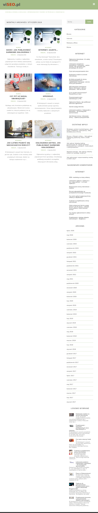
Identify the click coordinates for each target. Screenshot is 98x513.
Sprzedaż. (48, 96)
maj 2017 (70, 384)
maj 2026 (70, 235)
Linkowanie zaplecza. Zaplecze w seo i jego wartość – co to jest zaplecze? (79, 182)
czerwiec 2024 (72, 244)
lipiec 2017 (70, 375)
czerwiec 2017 (72, 380)
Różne (69, 47)
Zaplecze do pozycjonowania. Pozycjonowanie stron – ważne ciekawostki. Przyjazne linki (79, 486)
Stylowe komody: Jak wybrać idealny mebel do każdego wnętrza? (79, 152)
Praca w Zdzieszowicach (83, 473)
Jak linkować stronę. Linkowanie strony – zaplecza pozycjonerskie (79, 116)
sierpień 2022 (71, 252)
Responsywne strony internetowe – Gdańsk (79, 187)
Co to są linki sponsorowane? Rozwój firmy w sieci (78, 93)
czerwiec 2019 (72, 309)
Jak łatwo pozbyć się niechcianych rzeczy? (18, 144)
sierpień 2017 (71, 371)
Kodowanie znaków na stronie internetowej (78, 75)
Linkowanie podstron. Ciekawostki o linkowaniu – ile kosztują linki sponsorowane (80, 111)
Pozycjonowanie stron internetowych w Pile (75, 98)
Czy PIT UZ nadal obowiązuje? (18, 97)
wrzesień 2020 (72, 287)
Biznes (18, 47)
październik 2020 (73, 283)
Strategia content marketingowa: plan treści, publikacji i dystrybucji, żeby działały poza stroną (80, 130)
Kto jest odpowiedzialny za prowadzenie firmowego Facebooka (80, 192)
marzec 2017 (71, 393)
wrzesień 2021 (72, 270)
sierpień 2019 (71, 305)
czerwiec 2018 (72, 327)
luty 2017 (70, 397)
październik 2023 (73, 248)
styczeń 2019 (71, 323)
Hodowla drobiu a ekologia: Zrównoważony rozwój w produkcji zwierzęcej (32, 12)
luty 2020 (70, 301)
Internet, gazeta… (48, 50)
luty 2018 (70, 345)
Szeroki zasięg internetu (76, 106)
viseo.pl (13, 55)
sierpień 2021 (71, 274)
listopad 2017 (71, 358)
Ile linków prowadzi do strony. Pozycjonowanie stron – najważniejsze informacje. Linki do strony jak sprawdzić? (79, 81)
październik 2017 (73, 362)
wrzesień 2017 (72, 367)
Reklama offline (72, 43)
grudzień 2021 (72, 257)
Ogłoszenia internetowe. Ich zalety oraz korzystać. (79, 59)
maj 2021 (70, 279)
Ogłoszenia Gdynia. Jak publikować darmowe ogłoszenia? (48, 145)
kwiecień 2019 (72, 314)
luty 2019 (70, 318)
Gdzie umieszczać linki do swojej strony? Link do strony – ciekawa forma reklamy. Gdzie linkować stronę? (79, 207)
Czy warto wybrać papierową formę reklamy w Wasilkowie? (79, 196)
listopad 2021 (71, 261)
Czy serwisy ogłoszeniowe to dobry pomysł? (79, 213)
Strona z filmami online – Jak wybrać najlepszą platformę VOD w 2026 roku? (79, 137)
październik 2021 (73, 266)
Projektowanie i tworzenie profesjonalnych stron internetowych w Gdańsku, (79, 427)
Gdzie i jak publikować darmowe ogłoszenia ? (18, 51)
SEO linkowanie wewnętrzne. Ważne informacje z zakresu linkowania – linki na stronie (78, 88)
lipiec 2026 (70, 230)
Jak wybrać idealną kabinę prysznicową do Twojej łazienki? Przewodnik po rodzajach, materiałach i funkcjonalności (80, 145)
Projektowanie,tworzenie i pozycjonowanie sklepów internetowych (83, 499)
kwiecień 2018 (72, 336)
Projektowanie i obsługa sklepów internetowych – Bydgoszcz (79, 218)
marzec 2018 (71, 340)
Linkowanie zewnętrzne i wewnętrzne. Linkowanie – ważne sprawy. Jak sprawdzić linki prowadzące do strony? (79, 66)
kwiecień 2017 (72, 389)
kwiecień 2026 (72, 239)
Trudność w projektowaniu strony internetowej (79, 201)
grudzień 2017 (72, 353)
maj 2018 (70, 331)
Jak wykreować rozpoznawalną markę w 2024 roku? (80, 158)
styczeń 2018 (71, 349)
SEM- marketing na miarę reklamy (79, 177)
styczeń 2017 (71, 402)
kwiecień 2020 (72, 296)
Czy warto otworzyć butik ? (83, 440)
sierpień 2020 (71, 292)
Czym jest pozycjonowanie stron (79, 71)
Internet (48, 47)
